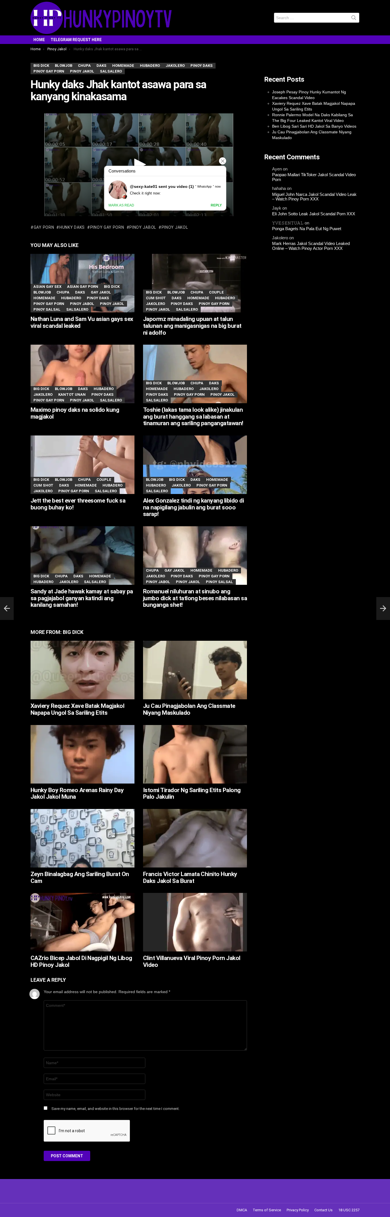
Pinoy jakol (175, 227)
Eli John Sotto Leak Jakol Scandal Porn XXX (313, 214)
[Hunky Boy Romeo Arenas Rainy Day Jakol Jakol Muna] (82, 754)
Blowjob (42, 292)
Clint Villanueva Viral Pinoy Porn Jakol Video (191, 961)
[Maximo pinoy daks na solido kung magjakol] (82, 374)
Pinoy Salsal (47, 309)
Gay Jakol (101, 292)
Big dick (112, 286)
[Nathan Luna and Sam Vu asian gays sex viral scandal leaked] (82, 283)
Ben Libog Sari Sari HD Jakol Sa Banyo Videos (314, 126)
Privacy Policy (298, 1210)
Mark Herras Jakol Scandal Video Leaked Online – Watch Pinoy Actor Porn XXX (311, 246)
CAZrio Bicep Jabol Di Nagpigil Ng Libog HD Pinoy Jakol (81, 961)
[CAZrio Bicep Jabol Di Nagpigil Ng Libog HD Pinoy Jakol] (82, 922)
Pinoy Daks (98, 298)
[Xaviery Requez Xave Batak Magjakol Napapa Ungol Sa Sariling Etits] (82, 670)
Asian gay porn (82, 286)
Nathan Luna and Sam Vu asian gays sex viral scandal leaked (82, 322)
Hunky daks (72, 227)
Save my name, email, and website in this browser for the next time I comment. (115, 1108)
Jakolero (155, 304)
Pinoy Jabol (82, 304)
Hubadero (71, 298)
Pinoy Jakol (112, 304)
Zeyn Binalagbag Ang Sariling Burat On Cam (80, 877)
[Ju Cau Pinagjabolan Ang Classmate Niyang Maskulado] (195, 670)
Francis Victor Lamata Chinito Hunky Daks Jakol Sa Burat (190, 877)
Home (39, 39)
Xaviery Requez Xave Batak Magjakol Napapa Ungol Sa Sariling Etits (77, 709)
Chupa (63, 292)
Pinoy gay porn (107, 227)
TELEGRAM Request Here (76, 39)
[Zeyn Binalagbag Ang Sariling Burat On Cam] (82, 838)
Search (353, 19)
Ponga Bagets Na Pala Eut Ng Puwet (306, 228)
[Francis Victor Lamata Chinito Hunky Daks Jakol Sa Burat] (195, 838)
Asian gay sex (47, 286)
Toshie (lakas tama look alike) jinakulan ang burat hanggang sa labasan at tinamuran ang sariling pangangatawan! (193, 416)
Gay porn (44, 227)
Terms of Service (267, 1210)
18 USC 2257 (348, 1210)
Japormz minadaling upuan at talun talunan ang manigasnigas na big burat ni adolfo (192, 326)
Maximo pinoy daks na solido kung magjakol (75, 413)
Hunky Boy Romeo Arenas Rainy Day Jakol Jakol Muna (77, 793)
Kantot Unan (72, 394)
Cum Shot (156, 298)
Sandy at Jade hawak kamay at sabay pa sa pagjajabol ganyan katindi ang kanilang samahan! (82, 598)
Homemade (44, 298)
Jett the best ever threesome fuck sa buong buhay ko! (78, 504)
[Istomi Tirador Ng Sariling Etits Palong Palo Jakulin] (195, 754)
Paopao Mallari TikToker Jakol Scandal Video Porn (314, 177)
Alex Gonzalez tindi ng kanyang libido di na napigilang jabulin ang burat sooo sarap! (193, 507)
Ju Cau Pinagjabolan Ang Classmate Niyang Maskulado (189, 709)
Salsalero (77, 309)
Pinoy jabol (142, 227)
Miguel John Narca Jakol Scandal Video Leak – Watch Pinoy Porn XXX (314, 197)
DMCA (242, 1210)
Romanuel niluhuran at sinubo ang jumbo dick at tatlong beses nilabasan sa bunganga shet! (195, 598)
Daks (80, 292)
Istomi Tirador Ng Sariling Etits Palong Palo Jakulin (192, 793)
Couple (216, 292)
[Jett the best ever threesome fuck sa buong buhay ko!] (82, 464)
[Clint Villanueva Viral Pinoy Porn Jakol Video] (195, 922)
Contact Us (323, 1210)
